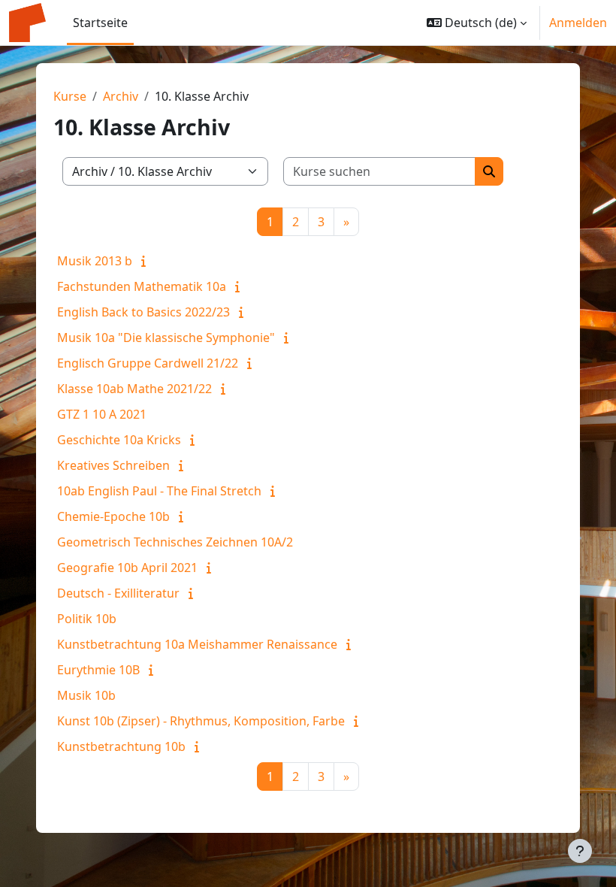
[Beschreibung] (146, 261)
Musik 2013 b (94, 261)
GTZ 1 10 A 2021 (101, 414)
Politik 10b (86, 618)
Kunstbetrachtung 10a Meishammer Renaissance (197, 644)
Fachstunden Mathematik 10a (141, 286)
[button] (476, 22)
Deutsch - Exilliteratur (118, 593)
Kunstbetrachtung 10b (121, 746)
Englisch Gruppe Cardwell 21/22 (147, 363)
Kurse (69, 96)
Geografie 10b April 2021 (127, 567)
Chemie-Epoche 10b (113, 516)
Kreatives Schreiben (113, 465)
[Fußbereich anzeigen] (580, 851)
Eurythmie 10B (98, 669)
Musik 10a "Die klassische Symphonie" (166, 337)
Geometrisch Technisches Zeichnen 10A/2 (175, 542)
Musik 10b (86, 695)
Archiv (120, 96)
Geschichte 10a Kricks (119, 439)
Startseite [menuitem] (100, 22)
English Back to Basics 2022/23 (143, 312)
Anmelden (578, 22)
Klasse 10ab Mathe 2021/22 (134, 388)
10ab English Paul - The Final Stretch (159, 491)
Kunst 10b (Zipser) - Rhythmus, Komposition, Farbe (201, 721)
